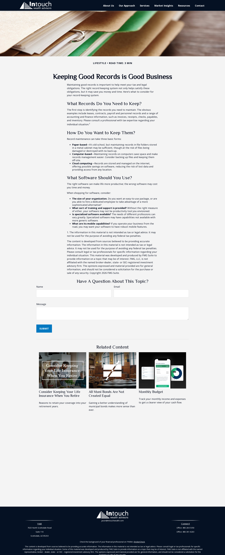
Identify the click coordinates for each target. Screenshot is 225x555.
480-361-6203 (188, 532)
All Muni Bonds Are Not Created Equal (106, 394)
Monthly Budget (151, 392)
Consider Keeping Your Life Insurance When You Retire (59, 394)
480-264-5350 (188, 528)
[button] (108, 5)
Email (117, 286)
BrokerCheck (139, 542)
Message (41, 304)
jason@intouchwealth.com (112, 520)
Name (39, 286)
